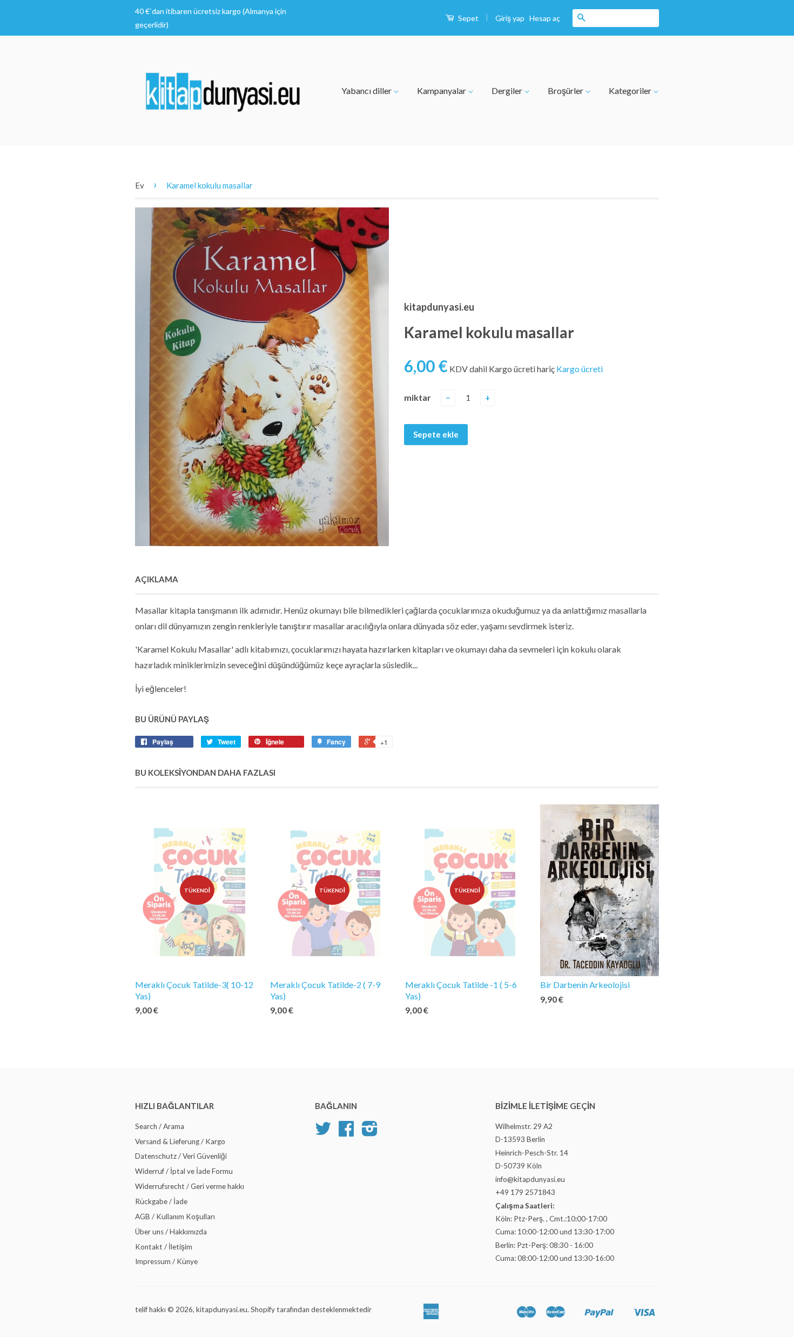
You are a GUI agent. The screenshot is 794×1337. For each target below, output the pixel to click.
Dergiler (508, 90)
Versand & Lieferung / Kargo (180, 1141)
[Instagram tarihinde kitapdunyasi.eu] (369, 1132)
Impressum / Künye (166, 1261)
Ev (139, 185)
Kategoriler (631, 90)
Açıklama (156, 579)
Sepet (467, 18)
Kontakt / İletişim (163, 1246)
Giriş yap (509, 18)
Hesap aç (544, 18)
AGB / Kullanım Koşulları (175, 1216)
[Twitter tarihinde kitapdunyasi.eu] (323, 1132)
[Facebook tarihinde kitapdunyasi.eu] (346, 1132)
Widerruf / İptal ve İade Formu (184, 1171)
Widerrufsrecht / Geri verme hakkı (189, 1186)
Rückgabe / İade (161, 1201)
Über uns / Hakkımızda (171, 1231)
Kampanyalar (442, 90)
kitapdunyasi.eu (221, 1309)
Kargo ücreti (579, 369)
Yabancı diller (367, 90)
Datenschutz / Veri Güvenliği (181, 1156)
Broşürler (566, 90)
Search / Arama (159, 1126)
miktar (417, 397)
